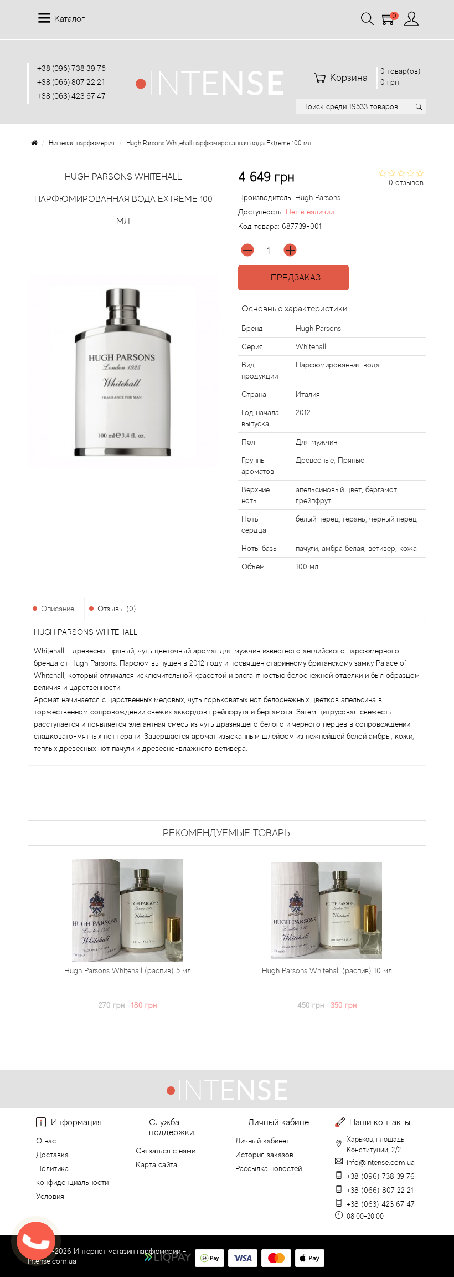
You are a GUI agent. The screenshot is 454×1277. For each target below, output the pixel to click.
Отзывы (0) (116, 608)
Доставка (52, 1154)
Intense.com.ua (52, 1260)
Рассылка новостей (268, 1168)
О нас (46, 1140)
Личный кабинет (262, 1140)
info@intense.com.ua (381, 1162)
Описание (57, 608)
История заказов (264, 1154)
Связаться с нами (165, 1150)
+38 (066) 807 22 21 (71, 81)
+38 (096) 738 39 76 (71, 68)
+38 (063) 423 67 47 (71, 95)
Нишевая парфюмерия (82, 143)
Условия (50, 1196)
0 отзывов (406, 182)
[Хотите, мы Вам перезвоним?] (36, 1241)
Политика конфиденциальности (72, 1175)
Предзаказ (293, 278)
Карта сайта (156, 1164)
